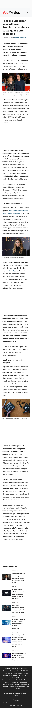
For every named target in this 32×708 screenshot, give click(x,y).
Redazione (8, 668)
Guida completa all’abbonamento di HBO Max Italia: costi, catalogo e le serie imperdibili (18, 594)
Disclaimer (24, 668)
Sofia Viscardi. (14, 271)
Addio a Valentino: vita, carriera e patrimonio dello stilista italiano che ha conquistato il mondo (19, 578)
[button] (23, 12)
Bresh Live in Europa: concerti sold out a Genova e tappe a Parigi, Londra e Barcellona (18, 623)
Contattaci (16, 695)
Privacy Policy (16, 668)
